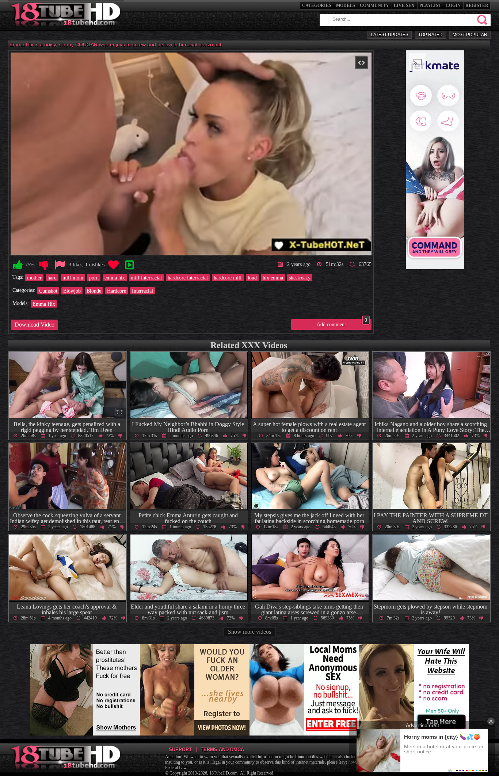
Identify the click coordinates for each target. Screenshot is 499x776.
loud (252, 278)
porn (94, 278)
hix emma (273, 278)
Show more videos (249, 632)
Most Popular (470, 34)
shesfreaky (300, 278)
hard (52, 278)
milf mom (72, 278)
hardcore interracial (188, 278)
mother (34, 278)
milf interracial (146, 278)
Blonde (94, 291)
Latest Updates (389, 34)
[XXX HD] (66, 29)
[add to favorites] (113, 265)
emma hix (114, 278)
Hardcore (116, 291)
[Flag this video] (60, 265)
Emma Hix (44, 304)
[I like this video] (18, 265)
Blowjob (72, 291)
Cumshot (48, 291)
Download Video (34, 324)
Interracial (142, 291)
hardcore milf (228, 278)
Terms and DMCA (222, 749)
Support (180, 749)
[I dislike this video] (43, 265)
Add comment (342, 323)
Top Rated (430, 34)
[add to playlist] (129, 265)
